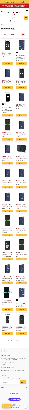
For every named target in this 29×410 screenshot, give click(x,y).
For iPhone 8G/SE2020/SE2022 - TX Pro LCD (7, 111)
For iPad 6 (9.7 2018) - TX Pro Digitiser (21, 305)
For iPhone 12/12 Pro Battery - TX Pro (7, 159)
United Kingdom (14, 393)
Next (21, 340)
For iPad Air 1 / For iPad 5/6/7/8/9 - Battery (21, 159)
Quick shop (7, 63)
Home (2, 24)
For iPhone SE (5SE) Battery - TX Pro (7, 279)
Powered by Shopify (14, 407)
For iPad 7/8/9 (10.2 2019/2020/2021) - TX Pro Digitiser (21, 59)
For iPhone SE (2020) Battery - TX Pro (7, 207)
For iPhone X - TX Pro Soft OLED (21, 329)
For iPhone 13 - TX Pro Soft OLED (7, 329)
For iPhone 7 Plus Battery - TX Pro (20, 279)
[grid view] (23, 34)
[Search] (26, 18)
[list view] (26, 34)
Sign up (23, 382)
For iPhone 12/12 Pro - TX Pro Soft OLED (7, 255)
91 (17, 340)
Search (14, 404)
